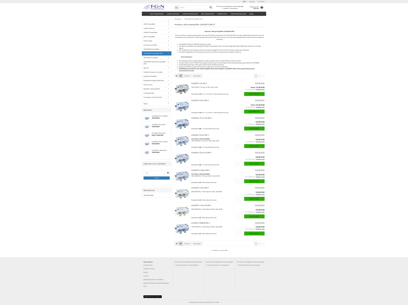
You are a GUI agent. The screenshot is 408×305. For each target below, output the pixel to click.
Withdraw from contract (152, 297)
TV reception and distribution (153, 97)
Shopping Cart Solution (196, 302)
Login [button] (253, 1)
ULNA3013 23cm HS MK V (201, 152)
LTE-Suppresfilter (149, 93)
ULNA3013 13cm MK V (200, 188)
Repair (146, 104)
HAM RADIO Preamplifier (151, 49)
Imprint (145, 272)
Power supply (222, 14)
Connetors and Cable (238, 14)
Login (156, 178)
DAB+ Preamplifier (207, 14)
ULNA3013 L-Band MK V (200, 170)
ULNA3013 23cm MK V (200, 135)
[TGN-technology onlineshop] (157, 7)
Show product (254, 94)
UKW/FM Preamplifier (190, 14)
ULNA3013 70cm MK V (200, 100)
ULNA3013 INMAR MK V (200, 223)
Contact (145, 276)
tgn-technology (148, 195)
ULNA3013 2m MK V (199, 83)
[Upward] (402, 301)
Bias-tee (146, 68)
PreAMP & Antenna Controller (153, 72)
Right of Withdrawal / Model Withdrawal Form (156, 284)
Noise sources (148, 85)
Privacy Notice (147, 265)
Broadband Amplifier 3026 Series (154, 80)
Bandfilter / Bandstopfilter (152, 89)
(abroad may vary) (223, 94)
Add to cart (254, 128)
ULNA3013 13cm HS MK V (201, 205)
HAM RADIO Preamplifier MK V (153, 53)
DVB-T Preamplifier (156, 14)
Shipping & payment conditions (153, 279)
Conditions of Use (149, 269)
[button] (245, 1)
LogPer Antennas (173, 14)
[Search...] (211, 7)
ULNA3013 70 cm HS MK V (201, 118)
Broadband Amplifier (150, 76)
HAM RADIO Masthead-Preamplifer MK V (155, 63)
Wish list (262, 1)
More (251, 14)
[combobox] (187, 76)
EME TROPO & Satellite (151, 58)
